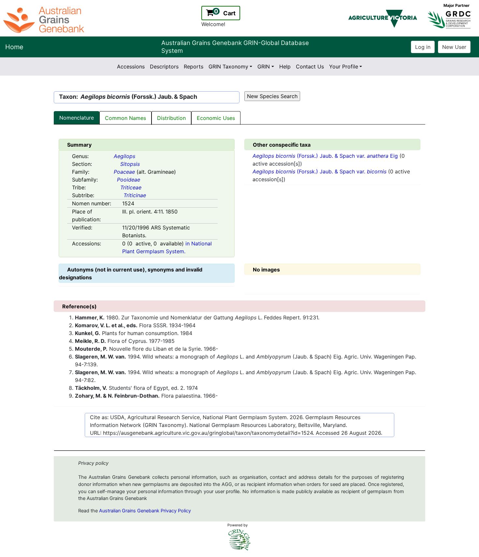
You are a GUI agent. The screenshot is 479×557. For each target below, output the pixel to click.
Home (14, 47)
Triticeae (130, 187)
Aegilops (124, 156)
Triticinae (134, 195)
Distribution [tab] (171, 118)
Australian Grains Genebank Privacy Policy (145, 511)
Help (285, 66)
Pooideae (128, 179)
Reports (193, 66)
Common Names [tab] (125, 118)
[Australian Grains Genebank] (44, 19)
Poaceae (124, 172)
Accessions (131, 66)
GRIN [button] (263, 66)
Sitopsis (130, 164)
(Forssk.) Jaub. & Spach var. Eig (326, 156)
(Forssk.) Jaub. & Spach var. (319, 171)
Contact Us (310, 66)
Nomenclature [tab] (76, 117)
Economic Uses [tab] (216, 118)
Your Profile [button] (343, 66)
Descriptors (164, 66)
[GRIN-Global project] (239, 539)
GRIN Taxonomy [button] (228, 66)
